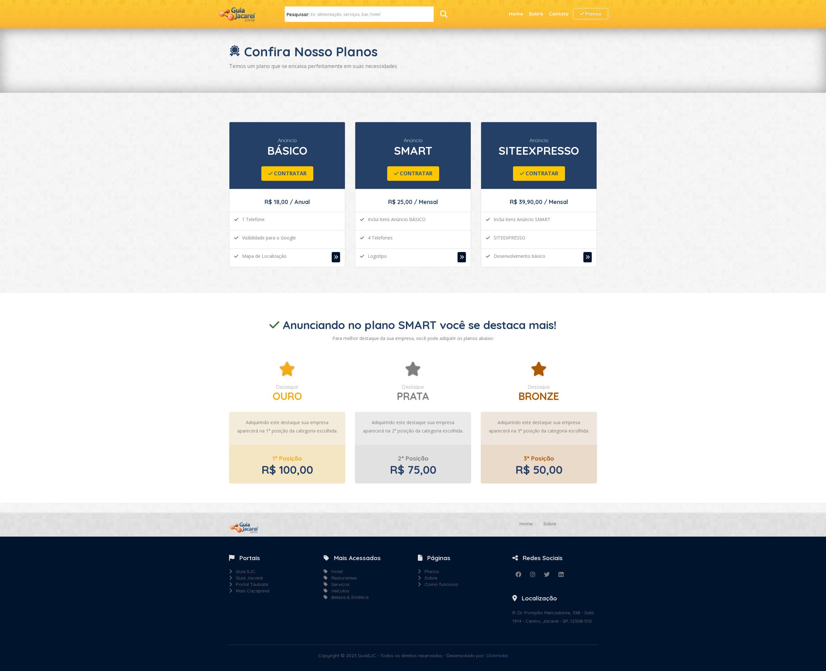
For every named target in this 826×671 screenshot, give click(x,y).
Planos (592, 14)
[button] (336, 257)
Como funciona (439, 584)
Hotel (335, 571)
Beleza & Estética (347, 597)
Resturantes (342, 578)
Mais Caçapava (250, 591)
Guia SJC (243, 571)
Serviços (338, 584)
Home (516, 14)
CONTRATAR (290, 173)
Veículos (338, 591)
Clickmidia (497, 655)
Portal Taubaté (250, 584)
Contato (559, 14)
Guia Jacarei (247, 578)
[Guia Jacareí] (242, 14)
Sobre (536, 14)
